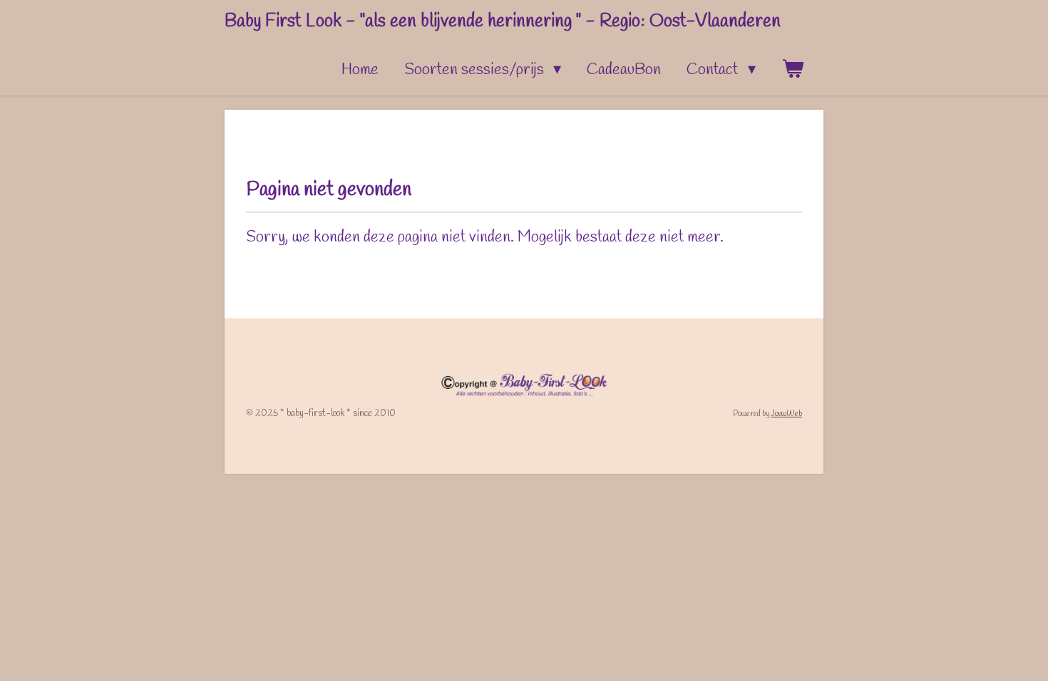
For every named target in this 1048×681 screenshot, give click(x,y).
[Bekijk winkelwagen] (792, 70)
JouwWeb (786, 414)
